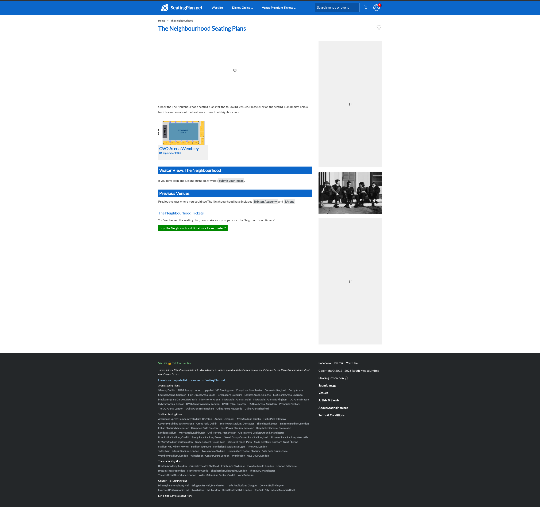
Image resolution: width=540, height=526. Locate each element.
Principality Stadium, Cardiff (173, 437)
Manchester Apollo (197, 470)
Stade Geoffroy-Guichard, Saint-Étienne (276, 441)
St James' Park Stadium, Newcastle (289, 437)
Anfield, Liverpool (224, 418)
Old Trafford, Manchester (222, 432)
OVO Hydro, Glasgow (234, 403)
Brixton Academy (265, 201)
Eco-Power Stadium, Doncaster (237, 423)
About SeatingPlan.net (333, 407)
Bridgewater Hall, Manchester (208, 485)
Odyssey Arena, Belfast (171, 403)
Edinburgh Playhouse (233, 466)
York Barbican (246, 475)
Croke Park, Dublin (206, 423)
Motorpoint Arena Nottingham (270, 399)
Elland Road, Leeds (267, 423)
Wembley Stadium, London (173, 455)
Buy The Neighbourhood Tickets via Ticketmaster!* (193, 228)
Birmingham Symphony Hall (173, 485)
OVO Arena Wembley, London (203, 403)
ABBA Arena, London (189, 390)
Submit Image (327, 385)
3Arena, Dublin (166, 390)
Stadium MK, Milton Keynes (173, 446)
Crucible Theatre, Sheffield (204, 466)
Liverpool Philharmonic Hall (173, 490)
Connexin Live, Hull (275, 390)
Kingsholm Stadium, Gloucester (273, 428)
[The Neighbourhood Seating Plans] (379, 29)
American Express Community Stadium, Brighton (185, 418)
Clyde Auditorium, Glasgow (242, 485)
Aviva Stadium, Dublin (249, 418)
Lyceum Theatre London (171, 470)
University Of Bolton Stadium (244, 451)
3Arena (289, 201)
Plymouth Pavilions (289, 403)
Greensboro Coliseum (230, 394)
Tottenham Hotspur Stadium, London (178, 451)
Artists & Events (329, 400)
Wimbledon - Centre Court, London (210, 455)
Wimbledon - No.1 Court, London (250, 455)
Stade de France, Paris (240, 441)
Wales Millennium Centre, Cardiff (217, 475)
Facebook (325, 363)
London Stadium (167, 432)
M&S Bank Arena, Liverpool (288, 394)
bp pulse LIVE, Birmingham (219, 390)
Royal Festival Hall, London (237, 490)
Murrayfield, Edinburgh (192, 432)
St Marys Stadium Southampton (175, 441)
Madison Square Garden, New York (177, 399)
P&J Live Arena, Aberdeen (263, 403)
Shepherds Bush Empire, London (229, 470)
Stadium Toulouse (201, 446)
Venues (323, 392)
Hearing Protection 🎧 (333, 378)
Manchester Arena (209, 399)
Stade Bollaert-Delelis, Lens (210, 441)
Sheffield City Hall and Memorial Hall (275, 490)
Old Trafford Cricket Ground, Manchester (261, 432)
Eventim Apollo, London (260, 466)
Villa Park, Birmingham (275, 451)
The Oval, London (257, 446)
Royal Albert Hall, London (206, 490)
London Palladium (287, 466)
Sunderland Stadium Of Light (229, 446)
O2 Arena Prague (299, 399)
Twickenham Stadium (213, 451)
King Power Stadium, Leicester (237, 428)
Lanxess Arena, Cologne (257, 394)
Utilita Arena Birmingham (200, 408)
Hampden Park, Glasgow (204, 428)
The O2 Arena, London (170, 408)
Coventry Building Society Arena (176, 423)
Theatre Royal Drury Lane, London (177, 475)
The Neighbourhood (182, 20)
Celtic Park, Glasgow (274, 418)
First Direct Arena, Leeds (201, 394)
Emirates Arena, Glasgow (172, 394)
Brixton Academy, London (172, 466)
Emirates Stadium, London (294, 423)
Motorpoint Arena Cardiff (236, 399)
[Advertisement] (235, 70)
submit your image (231, 180)
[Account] (376, 8)
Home (161, 20)
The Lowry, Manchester (262, 470)
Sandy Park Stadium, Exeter (207, 437)
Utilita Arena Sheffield (257, 408)
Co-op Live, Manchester (249, 390)
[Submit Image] (366, 8)
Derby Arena (296, 390)
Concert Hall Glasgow (272, 485)
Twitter (338, 363)
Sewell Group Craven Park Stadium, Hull (246, 437)
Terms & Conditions (331, 415)
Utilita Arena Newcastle (229, 408)
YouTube (352, 363)
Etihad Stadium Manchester (173, 428)
